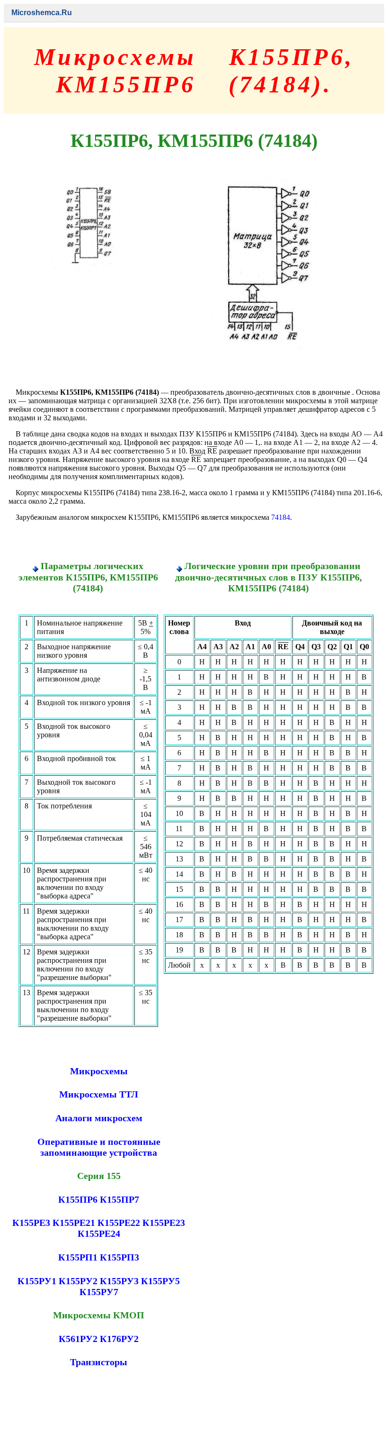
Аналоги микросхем (98, 1118)
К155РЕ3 (31, 1222)
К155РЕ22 (118, 1222)
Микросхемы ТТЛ (98, 1094)
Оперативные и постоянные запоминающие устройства (98, 1147)
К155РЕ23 (163, 1222)
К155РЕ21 (74, 1222)
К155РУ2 (78, 1281)
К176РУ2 (119, 1338)
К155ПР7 (119, 1199)
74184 (280, 517)
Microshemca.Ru (41, 13)
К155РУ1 (37, 1281)
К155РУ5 (160, 1281)
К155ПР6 (77, 1199)
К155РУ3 (119, 1281)
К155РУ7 (98, 1292)
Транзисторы (98, 1362)
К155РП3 (119, 1257)
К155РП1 (77, 1257)
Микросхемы (99, 1071)
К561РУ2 (78, 1338)
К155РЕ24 (99, 1233)
